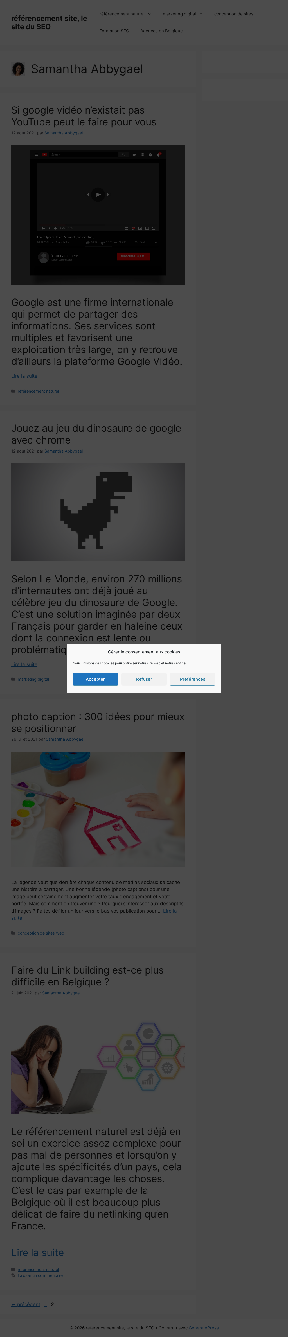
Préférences (192, 679)
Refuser (144, 679)
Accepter (95, 679)
